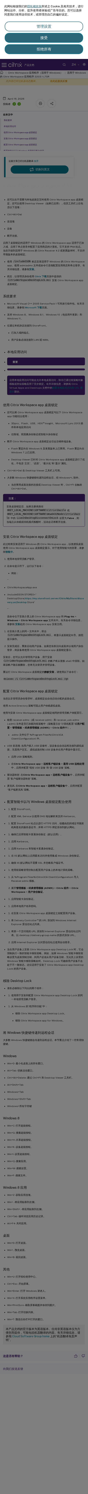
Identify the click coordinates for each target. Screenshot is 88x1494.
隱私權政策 (34, 6)
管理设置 (44, 26)
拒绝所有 (44, 49)
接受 (44, 38)
